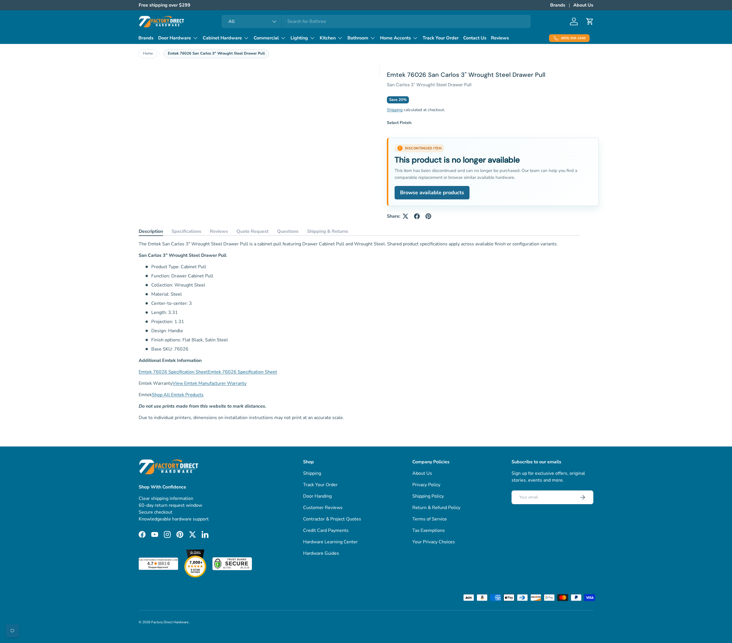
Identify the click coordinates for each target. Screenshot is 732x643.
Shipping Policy (428, 496)
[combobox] (376, 21)
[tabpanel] (359, 331)
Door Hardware (174, 38)
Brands (557, 5)
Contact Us (474, 38)
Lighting (299, 38)
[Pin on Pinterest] (428, 216)
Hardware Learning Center (330, 542)
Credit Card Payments (326, 530)
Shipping (395, 110)
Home (148, 53)
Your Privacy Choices (433, 542)
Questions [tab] (288, 231)
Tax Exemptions (428, 530)
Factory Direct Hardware (170, 622)
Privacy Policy (426, 485)
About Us (583, 5)
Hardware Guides (321, 553)
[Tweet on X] (405, 216)
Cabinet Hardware (222, 38)
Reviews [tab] (219, 231)
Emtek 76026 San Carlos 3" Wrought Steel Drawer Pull (216, 53)
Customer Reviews (323, 507)
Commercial (266, 38)
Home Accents (395, 38)
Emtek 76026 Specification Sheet (173, 372)
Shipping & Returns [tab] (327, 231)
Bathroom (357, 38)
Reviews (500, 38)
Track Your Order (441, 38)
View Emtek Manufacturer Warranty (209, 383)
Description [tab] (151, 231)
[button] (590, 21)
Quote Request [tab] (252, 231)
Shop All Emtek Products (178, 395)
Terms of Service (429, 519)
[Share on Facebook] (417, 216)
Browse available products (432, 192)
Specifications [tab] (186, 231)
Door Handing (317, 496)
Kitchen (328, 38)
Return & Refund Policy (436, 507)
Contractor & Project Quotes (332, 519)
